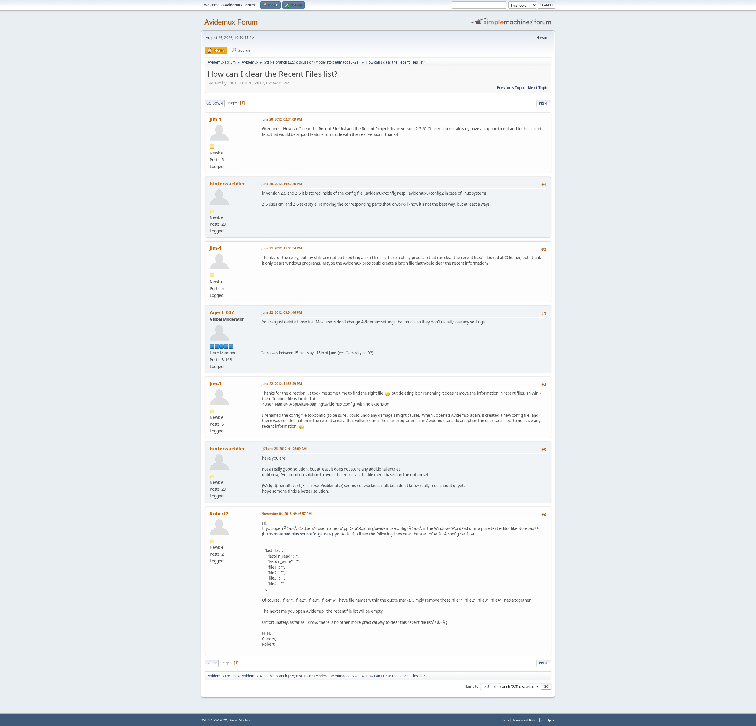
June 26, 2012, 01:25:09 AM (286, 448)
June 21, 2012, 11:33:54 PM (281, 248)
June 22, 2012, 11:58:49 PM (281, 383)
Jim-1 (215, 119)
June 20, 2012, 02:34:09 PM (281, 119)
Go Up (211, 663)
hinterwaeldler (227, 183)
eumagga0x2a (347, 62)
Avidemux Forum (231, 22)
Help (505, 720)
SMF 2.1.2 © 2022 (214, 720)
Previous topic (511, 87)
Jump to (472, 685)
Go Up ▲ (548, 720)
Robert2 (219, 513)
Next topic (538, 87)
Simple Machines (241, 720)
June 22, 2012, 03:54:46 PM (281, 312)
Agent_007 (222, 312)
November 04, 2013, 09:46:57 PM (286, 513)
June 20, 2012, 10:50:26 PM (281, 183)
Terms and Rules (525, 720)
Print (544, 103)
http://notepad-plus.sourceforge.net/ (297, 534)
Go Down (214, 103)
